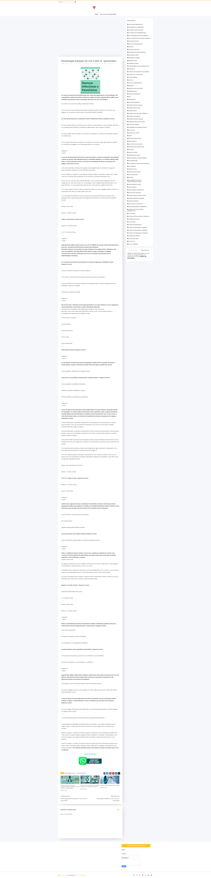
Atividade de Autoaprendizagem (137, 32)
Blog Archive (145, 250)
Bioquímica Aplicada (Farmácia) (137, 52)
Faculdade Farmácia (86, 63)
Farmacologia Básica (134, 116)
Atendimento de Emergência (136, 27)
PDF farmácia (132, 166)
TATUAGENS (132, 213)
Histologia (132, 130)
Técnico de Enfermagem (135, 224)
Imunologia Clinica (134, 132)
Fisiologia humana (134, 124)
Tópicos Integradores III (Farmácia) (138, 233)
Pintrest (131, 177)
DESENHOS (131, 85)
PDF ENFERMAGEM (133, 160)
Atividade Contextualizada (136, 30)
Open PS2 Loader (133, 152)
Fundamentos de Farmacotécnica (138, 127)
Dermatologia (133, 91)
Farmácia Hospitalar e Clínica (137, 121)
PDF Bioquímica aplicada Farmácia (138, 158)
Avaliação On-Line (67, 63)
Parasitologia (103, 63)
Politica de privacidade (133, 250)
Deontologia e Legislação (136, 88)
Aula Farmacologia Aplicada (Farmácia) (139, 38)
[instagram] (142, 875)
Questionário (110, 63)
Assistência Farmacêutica (136, 24)
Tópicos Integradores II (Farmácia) (138, 230)
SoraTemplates (63, 875)
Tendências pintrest (134, 219)
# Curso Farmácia (81, 773)
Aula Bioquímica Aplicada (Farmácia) (138, 35)
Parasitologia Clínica (135, 171)
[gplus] (139, 875)
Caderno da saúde (133, 63)
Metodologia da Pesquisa (136, 144)
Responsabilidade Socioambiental (138, 206)
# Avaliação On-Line (70, 773)
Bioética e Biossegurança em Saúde (109, 785)
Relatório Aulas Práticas (136, 203)
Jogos (130, 135)
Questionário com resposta (136, 189)
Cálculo (131, 80)
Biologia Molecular (134, 49)
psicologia (132, 241)
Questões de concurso (135, 192)
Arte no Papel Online (81, 875)
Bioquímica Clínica (134, 55)
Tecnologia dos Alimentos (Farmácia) (139, 216)
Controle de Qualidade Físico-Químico (139, 71)
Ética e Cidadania (133, 244)
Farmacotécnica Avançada (136, 119)
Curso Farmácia (77, 63)
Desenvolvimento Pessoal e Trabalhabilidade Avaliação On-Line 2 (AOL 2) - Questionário (70, 787)
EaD (130, 96)
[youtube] (148, 875)
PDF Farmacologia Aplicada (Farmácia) (139, 163)
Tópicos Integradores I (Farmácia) (138, 227)
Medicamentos (133, 141)
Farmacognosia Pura (134, 107)
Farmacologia (133, 110)
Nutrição (131, 149)
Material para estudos (135, 138)
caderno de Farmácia (134, 235)
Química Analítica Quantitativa (137, 195)
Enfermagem (132, 99)
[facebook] (137, 875)
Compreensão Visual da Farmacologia (139, 66)
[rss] (145, 875)
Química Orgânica (134, 201)
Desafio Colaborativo (135, 94)
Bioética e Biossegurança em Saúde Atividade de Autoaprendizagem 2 (89, 786)
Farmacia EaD (95, 63)
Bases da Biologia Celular (136, 44)
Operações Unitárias (134, 155)
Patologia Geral (133, 174)
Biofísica (131, 46)
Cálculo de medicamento (135, 82)
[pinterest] (151, 875)
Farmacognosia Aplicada (135, 105)
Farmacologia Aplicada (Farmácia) (138, 113)
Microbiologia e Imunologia (136, 146)
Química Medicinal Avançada (136, 198)
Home (96, 14)
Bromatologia (133, 60)
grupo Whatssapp (134, 238)
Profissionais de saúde (135, 184)
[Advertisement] (90, 37)
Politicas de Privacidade (108, 14)
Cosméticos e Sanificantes (136, 74)
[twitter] (134, 875)
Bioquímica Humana (134, 57)
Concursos (132, 69)
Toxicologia (132, 222)
